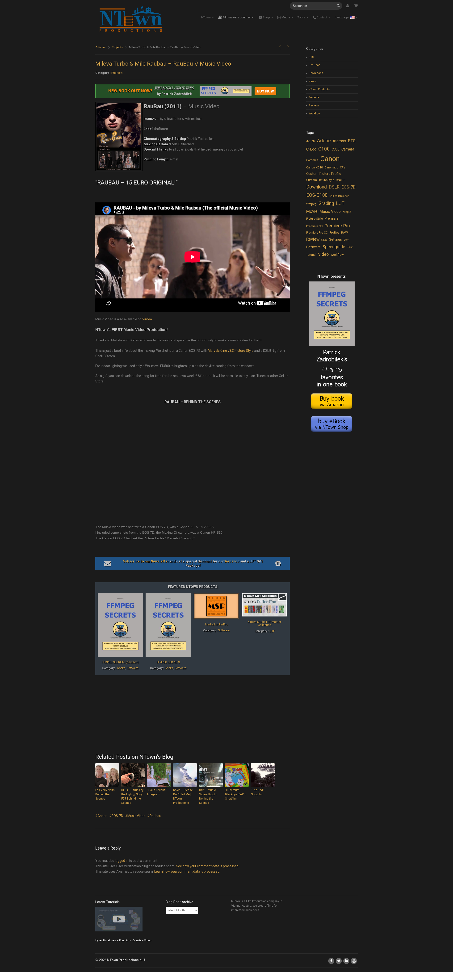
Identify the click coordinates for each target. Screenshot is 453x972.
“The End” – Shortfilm (258, 792)
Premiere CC (314, 226)
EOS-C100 (316, 195)
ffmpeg (311, 204)
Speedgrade (334, 246)
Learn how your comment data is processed (186, 871)
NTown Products (319, 89)
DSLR (334, 187)
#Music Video (135, 816)
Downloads (316, 73)
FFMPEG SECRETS (168, 662)
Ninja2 (347, 212)
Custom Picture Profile (323, 174)
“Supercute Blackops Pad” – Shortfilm (235, 794)
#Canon (101, 816)
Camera (347, 149)
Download (316, 187)
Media (285, 17)
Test (350, 247)
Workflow (314, 113)
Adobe (324, 140)
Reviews (314, 105)
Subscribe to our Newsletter (146, 561)
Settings (335, 239)
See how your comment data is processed (207, 866)
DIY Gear (314, 65)
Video (323, 254)
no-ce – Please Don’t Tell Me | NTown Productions (183, 796)
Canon (330, 159)
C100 (324, 149)
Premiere (332, 218)
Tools (301, 17)
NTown (206, 17)
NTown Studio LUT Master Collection (264, 623)
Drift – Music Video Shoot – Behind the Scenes (208, 796)
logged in (121, 861)
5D (313, 141)
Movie (312, 211)
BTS (311, 57)
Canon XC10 (314, 167)
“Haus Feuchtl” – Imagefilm (158, 792)
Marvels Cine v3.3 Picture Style (230, 350)
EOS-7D (348, 187)
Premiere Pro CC (317, 232)
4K (308, 141)
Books (121, 668)
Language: (342, 17)
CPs (342, 167)
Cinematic (331, 167)
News (312, 81)
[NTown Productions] (130, 19)
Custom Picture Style (320, 180)
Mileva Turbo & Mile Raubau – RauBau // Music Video (163, 63)
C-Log (311, 149)
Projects (117, 47)
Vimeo (147, 319)
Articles (100, 47)
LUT (271, 631)
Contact (321, 17)
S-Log (324, 239)
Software (132, 668)
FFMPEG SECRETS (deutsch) (120, 662)
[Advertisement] (192, 715)
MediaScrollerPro (216, 624)
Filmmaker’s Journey (236, 17)
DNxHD (340, 180)
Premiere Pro (337, 225)
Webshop (231, 561)
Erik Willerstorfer (339, 195)
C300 (336, 149)
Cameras (312, 160)
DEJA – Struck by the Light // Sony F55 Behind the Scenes (132, 796)
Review (312, 239)
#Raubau (154, 816)
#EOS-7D (116, 816)
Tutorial (311, 254)
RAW (344, 232)
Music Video (330, 211)
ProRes (334, 232)
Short (346, 239)
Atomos (339, 141)
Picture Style (314, 218)
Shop (266, 17)
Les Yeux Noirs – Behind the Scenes (106, 794)
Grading (326, 203)
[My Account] (347, 5)
